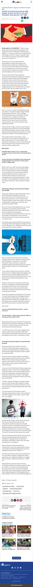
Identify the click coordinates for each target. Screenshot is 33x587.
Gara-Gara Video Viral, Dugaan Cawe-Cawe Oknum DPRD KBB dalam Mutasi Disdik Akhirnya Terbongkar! (8, 535)
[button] (31, 2)
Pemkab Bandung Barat (16, 488)
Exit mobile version (16, 585)
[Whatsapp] (22, 21)
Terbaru (15, 19)
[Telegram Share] (27, 18)
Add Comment (16, 558)
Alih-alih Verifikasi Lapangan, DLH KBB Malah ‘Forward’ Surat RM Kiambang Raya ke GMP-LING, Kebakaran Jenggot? (9, 548)
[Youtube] (21, 500)
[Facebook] (12, 500)
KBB (7, 19)
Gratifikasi (5, 488)
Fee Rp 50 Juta (20, 486)
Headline (4, 19)
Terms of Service (13, 577)
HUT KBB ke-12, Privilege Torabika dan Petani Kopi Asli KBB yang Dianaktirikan (9, 517)
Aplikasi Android (17, 578)
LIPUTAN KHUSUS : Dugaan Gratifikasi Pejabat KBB (16, 8)
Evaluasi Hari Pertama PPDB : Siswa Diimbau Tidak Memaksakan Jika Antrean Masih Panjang (25, 507)
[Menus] (2, 1)
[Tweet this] (25, 18)
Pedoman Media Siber (6, 578)
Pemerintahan (11, 19)
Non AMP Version (17, 581)
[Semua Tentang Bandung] (17, 1)
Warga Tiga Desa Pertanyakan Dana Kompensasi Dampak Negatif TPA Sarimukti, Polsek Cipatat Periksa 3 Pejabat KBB (16, 161)
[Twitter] (15, 500)
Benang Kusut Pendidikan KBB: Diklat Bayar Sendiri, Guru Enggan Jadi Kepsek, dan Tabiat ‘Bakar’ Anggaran (23, 548)
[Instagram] (18, 500)
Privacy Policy (4, 577)
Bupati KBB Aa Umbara (8, 486)
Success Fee (16, 491)
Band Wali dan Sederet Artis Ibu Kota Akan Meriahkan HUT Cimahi (9, 506)
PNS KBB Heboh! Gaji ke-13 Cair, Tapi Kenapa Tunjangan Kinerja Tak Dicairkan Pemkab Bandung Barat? (16, 153)
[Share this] (22, 18)
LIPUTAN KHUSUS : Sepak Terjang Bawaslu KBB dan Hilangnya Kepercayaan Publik (16, 316)
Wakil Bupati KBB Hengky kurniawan (12, 493)
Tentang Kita (22, 577)
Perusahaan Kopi (7, 491)
